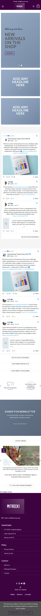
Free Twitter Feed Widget (30, 237)
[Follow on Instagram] (19, 583)
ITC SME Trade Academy (12, 529)
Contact (6, 573)
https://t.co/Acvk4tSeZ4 (27, 194)
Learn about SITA (10, 533)
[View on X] (37, 136)
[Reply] (4, 177)
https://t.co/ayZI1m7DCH (20, 216)
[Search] (33, 6)
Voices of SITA (9, 537)
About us (7, 565)
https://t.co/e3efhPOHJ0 (20, 153)
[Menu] (2, 6)
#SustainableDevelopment (20, 187)
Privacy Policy (9, 549)
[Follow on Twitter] (21, 583)
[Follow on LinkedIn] (24, 583)
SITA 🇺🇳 (7, 135)
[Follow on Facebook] (17, 583)
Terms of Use (8, 553)
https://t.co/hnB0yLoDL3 (29, 151)
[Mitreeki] (19, 6)
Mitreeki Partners (10, 569)
